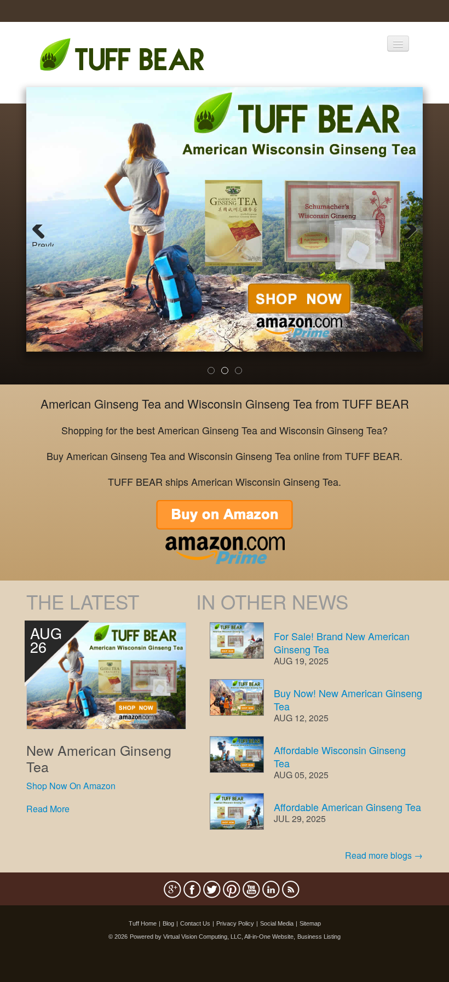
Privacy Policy (235, 923)
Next (408, 242)
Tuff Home (143, 923)
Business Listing (319, 936)
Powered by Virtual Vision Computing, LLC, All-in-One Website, (212, 936)
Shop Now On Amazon (71, 785)
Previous (43, 242)
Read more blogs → (384, 855)
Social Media (276, 923)
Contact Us (195, 923)
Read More (48, 808)
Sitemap (310, 923)
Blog (168, 923)
